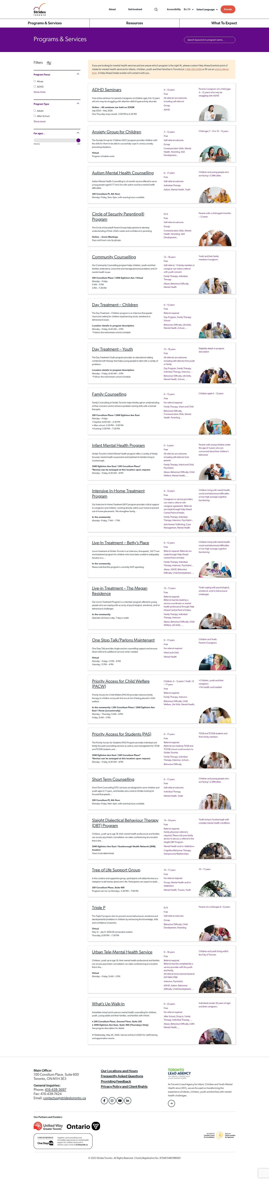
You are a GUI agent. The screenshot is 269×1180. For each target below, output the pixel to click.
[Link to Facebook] (104, 1100)
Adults (39, 111)
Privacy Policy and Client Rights (124, 1086)
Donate (228, 9)
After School (43, 116)
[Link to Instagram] (112, 1100)
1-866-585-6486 (193, 69)
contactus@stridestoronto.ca (64, 1098)
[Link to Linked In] (127, 1100)
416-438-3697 (55, 1089)
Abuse (39, 81)
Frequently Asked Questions (122, 1076)
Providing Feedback (116, 1081)
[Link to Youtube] (119, 1100)
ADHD (40, 86)
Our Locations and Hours (119, 1071)
